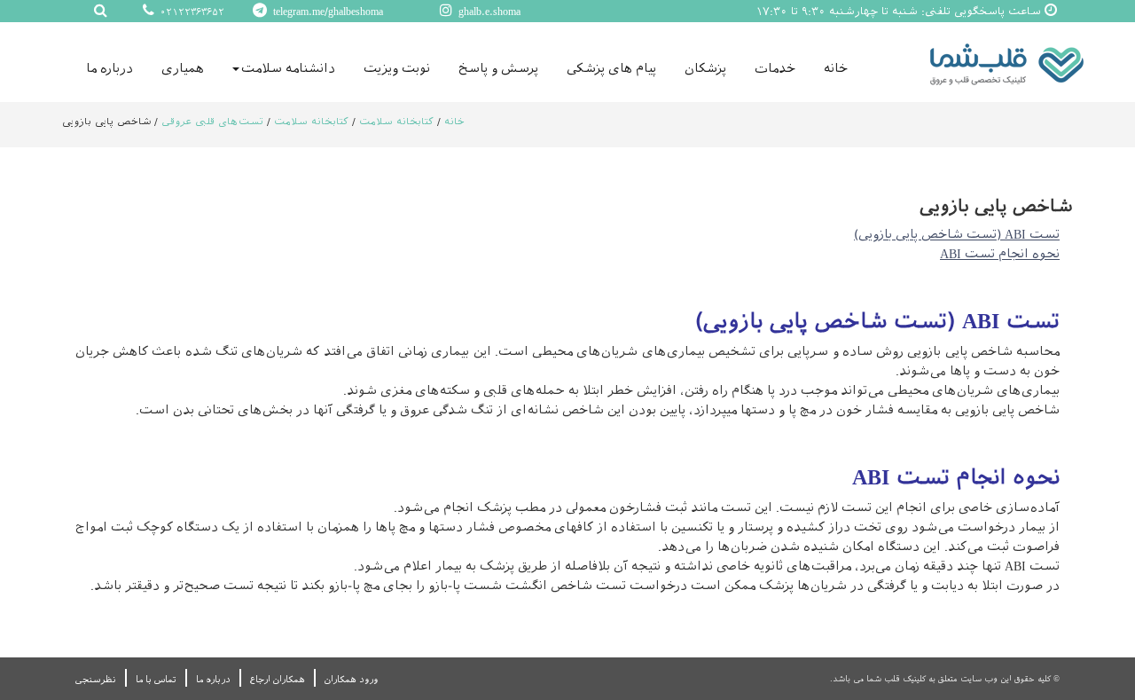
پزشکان (705, 68)
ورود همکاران (351, 679)
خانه (836, 68)
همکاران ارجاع (277, 679)
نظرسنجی (95, 679)
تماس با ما (156, 679)
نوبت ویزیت (397, 68)
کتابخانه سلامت (395, 122)
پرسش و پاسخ (498, 68)
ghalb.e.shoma (488, 11)
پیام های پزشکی (611, 68)
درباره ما (109, 68)
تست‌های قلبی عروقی (212, 122)
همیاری (182, 68)
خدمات (775, 68)
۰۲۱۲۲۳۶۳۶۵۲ (190, 12)
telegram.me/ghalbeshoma (326, 11)
